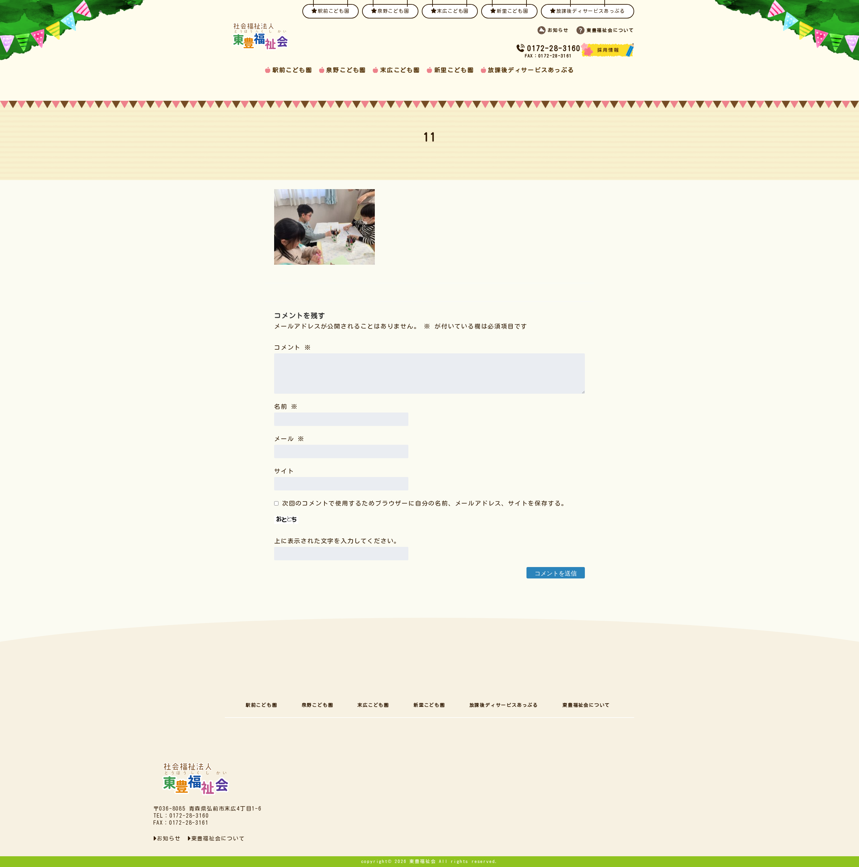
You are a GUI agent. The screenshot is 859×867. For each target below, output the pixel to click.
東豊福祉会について (586, 705)
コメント (292, 347)
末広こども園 (400, 70)
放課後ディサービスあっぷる (531, 70)
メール (289, 439)
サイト (284, 471)
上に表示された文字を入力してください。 (337, 541)
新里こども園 (454, 70)
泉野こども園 (346, 70)
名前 (286, 406)
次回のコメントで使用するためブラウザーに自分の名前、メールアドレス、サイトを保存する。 (425, 503)
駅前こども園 (292, 70)
